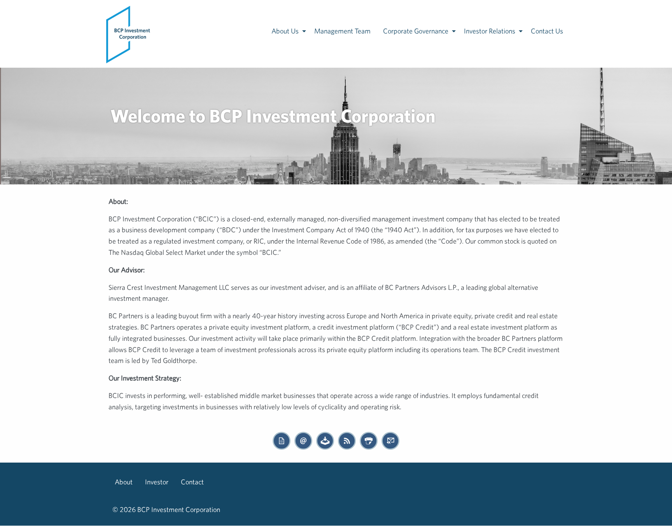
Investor (156, 482)
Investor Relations (489, 31)
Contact (192, 482)
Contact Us (547, 31)
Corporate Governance (415, 31)
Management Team (342, 31)
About (124, 482)
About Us (285, 31)
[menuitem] (129, 34)
